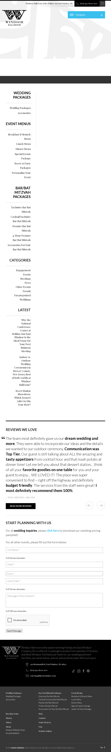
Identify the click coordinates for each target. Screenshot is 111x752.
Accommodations (13, 733)
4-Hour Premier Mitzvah (48, 706)
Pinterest (88, 671)
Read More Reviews (20, 506)
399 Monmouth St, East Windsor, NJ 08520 (48, 664)
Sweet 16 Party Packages (22, 165)
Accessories (24, 113)
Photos (9, 718)
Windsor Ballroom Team (15, 730)
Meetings (25, 278)
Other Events (23, 286)
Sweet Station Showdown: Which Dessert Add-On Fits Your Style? (22, 397)
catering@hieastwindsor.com (43, 675)
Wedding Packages (22, 95)
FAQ (40, 726)
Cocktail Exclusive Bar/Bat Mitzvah (21, 219)
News (28, 282)
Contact (42, 718)
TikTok (73, 671)
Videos (8, 722)
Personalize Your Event (21, 175)
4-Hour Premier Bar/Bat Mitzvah (22, 237)
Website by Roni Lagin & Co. (65, 748)
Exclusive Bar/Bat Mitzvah (21, 209)
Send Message (14, 630)
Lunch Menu (23, 143)
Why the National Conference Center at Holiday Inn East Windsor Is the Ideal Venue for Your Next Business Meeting (21, 335)
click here (53, 530)
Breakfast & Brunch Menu (19, 136)
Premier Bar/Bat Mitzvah (21, 228)
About (8, 726)
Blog (41, 713)
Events (27, 274)
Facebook (83, 671)
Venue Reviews (45, 722)
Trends (26, 291)
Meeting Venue (12, 713)
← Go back (89, 505)
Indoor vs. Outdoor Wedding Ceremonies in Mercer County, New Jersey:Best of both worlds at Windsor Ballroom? (21, 370)
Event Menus (18, 124)
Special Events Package (23, 156)
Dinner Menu (23, 148)
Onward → (101, 505)
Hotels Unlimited (17, 748)
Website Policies (45, 731)
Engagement (23, 270)
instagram (78, 671)
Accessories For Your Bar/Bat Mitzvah (19, 247)
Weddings (25, 299)
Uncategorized (22, 295)
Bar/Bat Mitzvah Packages (22, 192)
